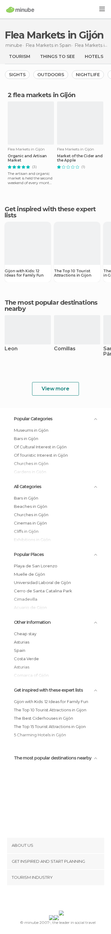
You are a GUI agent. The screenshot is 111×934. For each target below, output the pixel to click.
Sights (17, 74)
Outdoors (50, 74)
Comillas (65, 349)
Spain (19, 650)
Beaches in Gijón (30, 506)
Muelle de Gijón (29, 574)
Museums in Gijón (31, 430)
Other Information (32, 622)
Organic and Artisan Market (27, 158)
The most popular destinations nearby (51, 305)
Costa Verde (26, 658)
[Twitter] (54, 899)
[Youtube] (70, 899)
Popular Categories (33, 419)
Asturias (21, 642)
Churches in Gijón (31, 514)
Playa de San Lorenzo (35, 565)
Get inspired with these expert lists (48, 690)
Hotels (94, 56)
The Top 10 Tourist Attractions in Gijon (72, 273)
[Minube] (20, 9)
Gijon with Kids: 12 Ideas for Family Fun (24, 273)
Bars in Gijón (26, 438)
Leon (11, 349)
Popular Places (29, 554)
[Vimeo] (62, 899)
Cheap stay (25, 633)
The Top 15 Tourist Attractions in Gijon (50, 726)
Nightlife (88, 74)
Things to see (57, 56)
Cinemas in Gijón (30, 522)
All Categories (27, 486)
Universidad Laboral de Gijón (42, 582)
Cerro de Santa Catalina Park (43, 590)
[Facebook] (46, 899)
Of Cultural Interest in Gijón (40, 446)
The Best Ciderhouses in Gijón (43, 718)
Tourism (19, 56)
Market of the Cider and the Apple (79, 158)
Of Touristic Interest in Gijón (41, 455)
